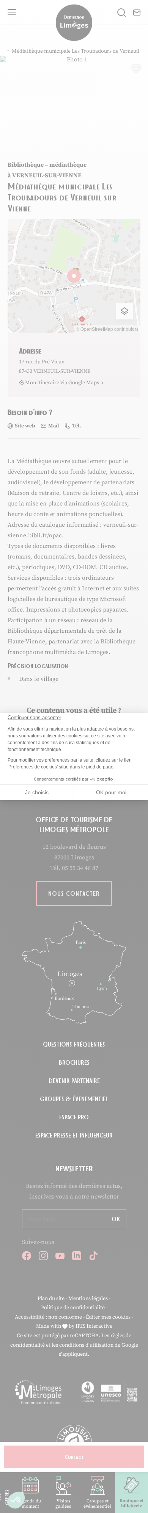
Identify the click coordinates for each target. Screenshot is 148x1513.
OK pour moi (111, 792)
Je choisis (37, 792)
